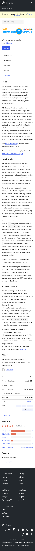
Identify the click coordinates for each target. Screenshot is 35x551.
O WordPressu (7, 474)
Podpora (7, 75)
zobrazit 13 (30, 401)
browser (18, 406)
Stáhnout (6, 48)
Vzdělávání (5, 490)
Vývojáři (6, 70)
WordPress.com (7, 506)
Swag (21, 500)
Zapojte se (22, 490)
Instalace (7, 65)
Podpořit (21, 497)
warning (30, 409)
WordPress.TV (7, 500)
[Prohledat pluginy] (22, 22)
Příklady (21, 474)
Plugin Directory (7, 8)
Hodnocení (7, 61)
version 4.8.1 (24, 349)
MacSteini (9, 43)
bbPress (5, 513)
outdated (29, 406)
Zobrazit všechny (27, 448)
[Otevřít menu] (32, 3)
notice (24, 406)
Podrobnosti (8, 55)
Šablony (21, 477)
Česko (8, 525)
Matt (3, 510)
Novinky (5, 477)
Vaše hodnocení (7, 448)
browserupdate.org (11, 144)
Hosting (4, 480)
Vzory (20, 484)
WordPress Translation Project (12, 154)
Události (21, 493)
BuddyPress (6, 516)
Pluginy (20, 480)
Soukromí (5, 484)
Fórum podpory (7, 462)
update (25, 409)
